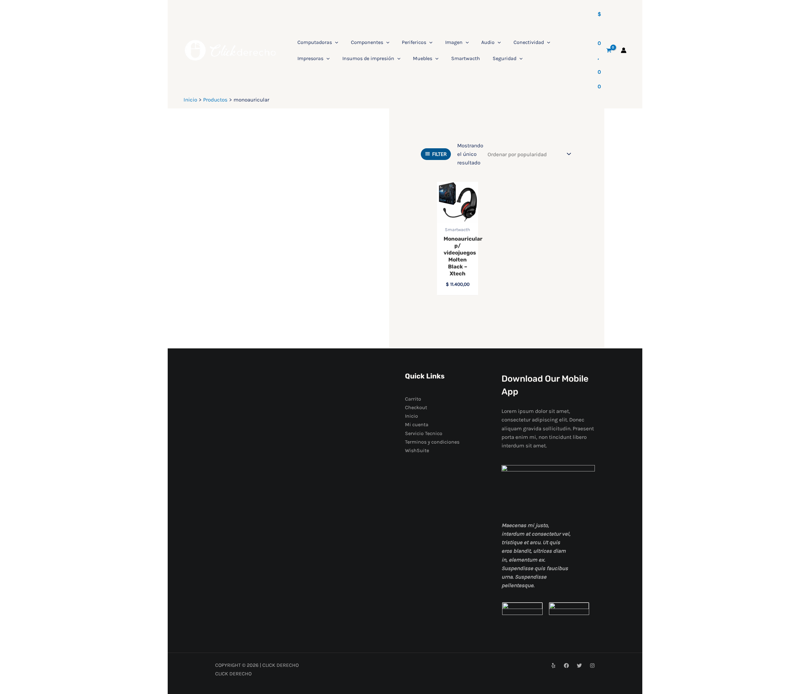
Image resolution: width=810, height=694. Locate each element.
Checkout (416, 407)
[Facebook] (566, 665)
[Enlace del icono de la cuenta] (623, 50)
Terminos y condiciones (432, 442)
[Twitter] (579, 665)
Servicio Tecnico (423, 433)
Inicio (411, 416)
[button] (335, 42)
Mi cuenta (416, 424)
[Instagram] (592, 665)
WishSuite (417, 450)
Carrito (413, 399)
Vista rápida (457, 216)
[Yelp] (553, 665)
